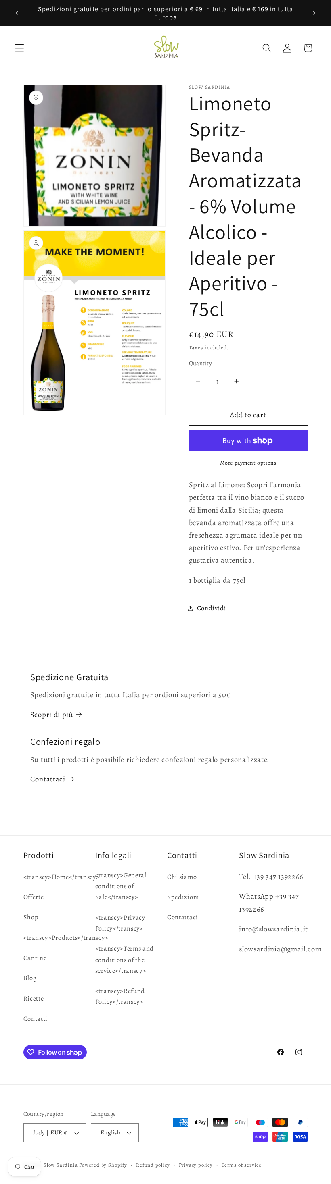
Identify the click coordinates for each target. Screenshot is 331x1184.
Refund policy (153, 1164)
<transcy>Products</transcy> (66, 937)
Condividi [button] (211, 608)
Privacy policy (196, 1164)
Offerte (33, 897)
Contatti (35, 1018)
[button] (19, 48)
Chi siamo (182, 876)
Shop (31, 917)
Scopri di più (51, 714)
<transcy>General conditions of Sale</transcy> (121, 886)
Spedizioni (183, 897)
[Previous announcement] (17, 13)
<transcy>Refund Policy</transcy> (120, 996)
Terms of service (242, 1164)
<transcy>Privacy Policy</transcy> (120, 923)
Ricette (33, 998)
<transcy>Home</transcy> (61, 876)
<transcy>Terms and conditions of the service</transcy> (124, 959)
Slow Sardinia (61, 1164)
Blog (30, 978)
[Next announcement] (314, 13)
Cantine (35, 957)
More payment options (248, 463)
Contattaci (47, 779)
